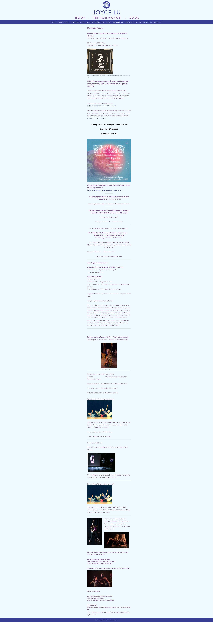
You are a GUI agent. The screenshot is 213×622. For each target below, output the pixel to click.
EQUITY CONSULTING (115, 22)
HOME (53, 22)
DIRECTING (99, 22)
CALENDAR (147, 22)
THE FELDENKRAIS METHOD (82, 22)
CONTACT (157, 22)
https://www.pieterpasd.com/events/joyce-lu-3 (105, 190)
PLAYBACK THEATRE (133, 22)
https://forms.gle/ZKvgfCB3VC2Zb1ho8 (101, 106)
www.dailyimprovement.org (97, 118)
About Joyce (63, 22)
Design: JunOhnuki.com (112, 620)
